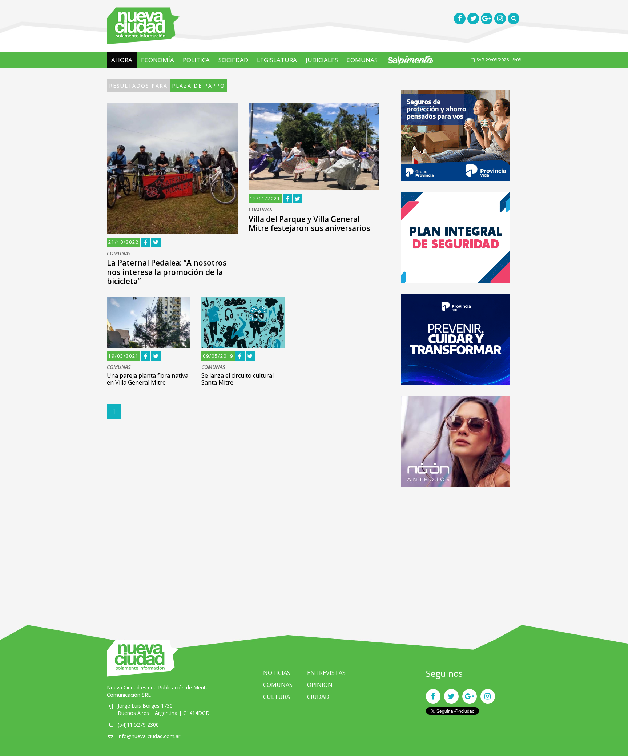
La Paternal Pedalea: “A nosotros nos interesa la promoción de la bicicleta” (166, 272)
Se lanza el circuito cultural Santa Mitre (237, 378)
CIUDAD (318, 697)
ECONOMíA (157, 60)
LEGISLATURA (277, 60)
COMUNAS (362, 60)
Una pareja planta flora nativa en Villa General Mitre (147, 378)
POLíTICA (196, 60)
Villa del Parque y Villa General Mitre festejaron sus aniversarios (309, 223)
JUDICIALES (322, 60)
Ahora (121, 60)
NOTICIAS (276, 673)
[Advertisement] (455, 549)
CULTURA (276, 697)
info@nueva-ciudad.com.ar (149, 736)
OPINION (320, 685)
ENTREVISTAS (326, 673)
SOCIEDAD (233, 60)
